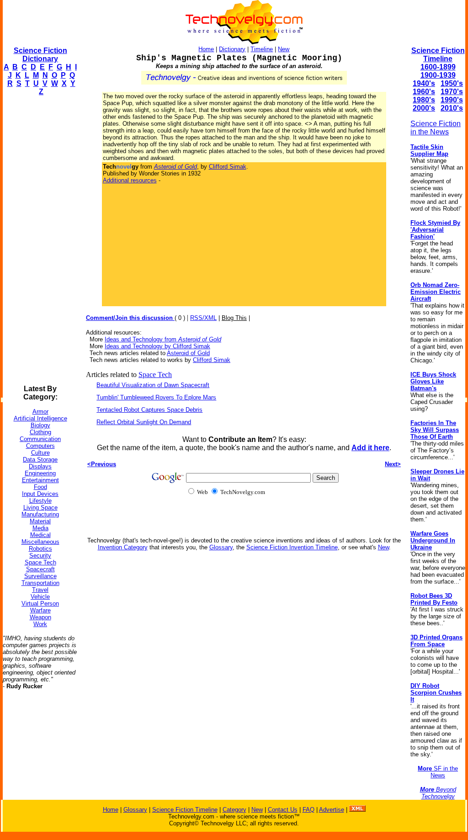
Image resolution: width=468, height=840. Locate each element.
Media (40, 528)
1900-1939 (438, 75)
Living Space (40, 507)
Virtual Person (40, 603)
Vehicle (40, 596)
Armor (40, 411)
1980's (424, 100)
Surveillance (40, 576)
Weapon (40, 617)
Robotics (40, 548)
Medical (40, 535)
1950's (452, 83)
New (283, 49)
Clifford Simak (227, 166)
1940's (424, 83)
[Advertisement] (39, 240)
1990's (452, 100)
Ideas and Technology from (163, 339)
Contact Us (283, 809)
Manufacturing (40, 514)
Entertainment (40, 480)
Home (206, 49)
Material (40, 521)
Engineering (40, 473)
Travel (40, 589)
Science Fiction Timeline (438, 55)
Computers (40, 445)
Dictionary (232, 49)
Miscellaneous (40, 541)
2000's (424, 108)
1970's (452, 92)
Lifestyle (40, 500)
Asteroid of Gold (188, 353)
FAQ (308, 809)
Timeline (261, 49)
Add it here (370, 448)
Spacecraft (40, 569)
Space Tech (40, 562)
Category (234, 809)
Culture (40, 452)
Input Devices (40, 493)
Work (40, 624)
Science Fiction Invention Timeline (292, 547)
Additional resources (130, 180)
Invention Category (123, 547)
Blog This (234, 317)
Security (40, 555)
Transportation (40, 582)
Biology (40, 425)
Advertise (331, 809)
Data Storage (40, 459)
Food (40, 487)
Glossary (221, 547)
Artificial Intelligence (40, 418)
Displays (40, 466)
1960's (424, 92)
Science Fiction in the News (435, 128)
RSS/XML (203, 317)
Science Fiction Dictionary (40, 55)
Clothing (40, 432)
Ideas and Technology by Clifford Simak (157, 346)
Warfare (40, 610)
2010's (452, 108)
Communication (40, 439)
